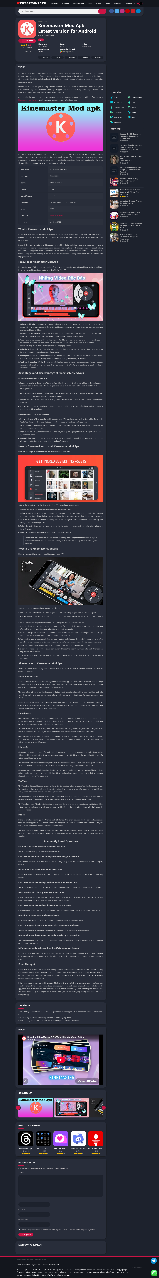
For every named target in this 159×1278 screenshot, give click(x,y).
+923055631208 (54, 1265)
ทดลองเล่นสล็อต (98, 1272)
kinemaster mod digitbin (28, 100)
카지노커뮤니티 (122, 1270)
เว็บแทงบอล (20, 1272)
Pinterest (72, 57)
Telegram (85, 57)
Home (40, 21)
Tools (108, 3)
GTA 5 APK (65, 3)
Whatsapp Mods (78, 3)
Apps (90, 3)
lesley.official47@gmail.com (31, 1265)
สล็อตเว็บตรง (91, 1270)
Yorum (21, 1172)
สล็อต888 (63, 1272)
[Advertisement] (126, 53)
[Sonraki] (103, 1107)
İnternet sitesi (23, 1220)
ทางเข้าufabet (78, 1272)
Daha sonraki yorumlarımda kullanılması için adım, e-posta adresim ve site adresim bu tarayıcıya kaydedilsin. (58, 1230)
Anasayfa (54, 3)
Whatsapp (98, 57)
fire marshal (49, 1272)
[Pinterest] (133, 11)
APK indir (29, 41)
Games (98, 3)
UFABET (83, 1270)
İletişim (28, 1270)
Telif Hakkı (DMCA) (51, 1270)
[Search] (102, 11)
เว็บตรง (76, 1270)
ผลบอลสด (27, 1275)
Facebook (45, 57)
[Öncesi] (18, 1107)
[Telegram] (138, 11)
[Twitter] (117, 11)
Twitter (58, 57)
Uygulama (117, 3)
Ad (19, 1200)
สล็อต (28, 1272)
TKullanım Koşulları (66, 1270)
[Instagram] (122, 11)
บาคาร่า (88, 1272)
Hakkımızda (21, 1270)
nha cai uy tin (121, 1272)
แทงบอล (40, 1272)
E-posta (21, 1210)
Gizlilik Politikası (38, 1270)
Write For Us (130, 3)
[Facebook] (111, 11)
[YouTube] (127, 11)
